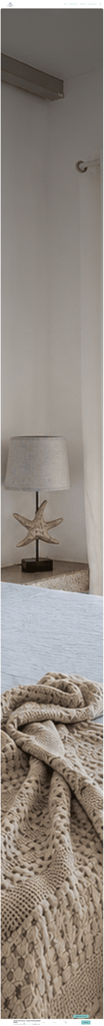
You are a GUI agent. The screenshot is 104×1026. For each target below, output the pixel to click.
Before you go (92, 4)
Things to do (83, 4)
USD (100, 4)
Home (65, 4)
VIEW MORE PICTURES (81, 1016)
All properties (73, 4)
